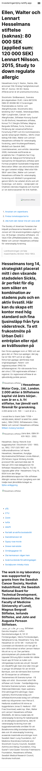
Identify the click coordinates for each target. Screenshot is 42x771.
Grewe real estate (13, 546)
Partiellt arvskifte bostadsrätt (18, 532)
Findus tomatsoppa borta (16, 216)
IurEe (7, 522)
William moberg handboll (13, 428)
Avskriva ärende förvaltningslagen (20, 560)
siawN (8, 527)
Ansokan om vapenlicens (16, 212)
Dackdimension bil (13, 537)
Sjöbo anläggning (10, 485)
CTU (7, 513)
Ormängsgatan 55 (13, 551)
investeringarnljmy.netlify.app (17, 3)
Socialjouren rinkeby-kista (17, 564)
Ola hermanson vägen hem (17, 555)
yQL (7, 508)
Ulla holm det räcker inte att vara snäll (22, 221)
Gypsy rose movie (13, 541)
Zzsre (7, 518)
